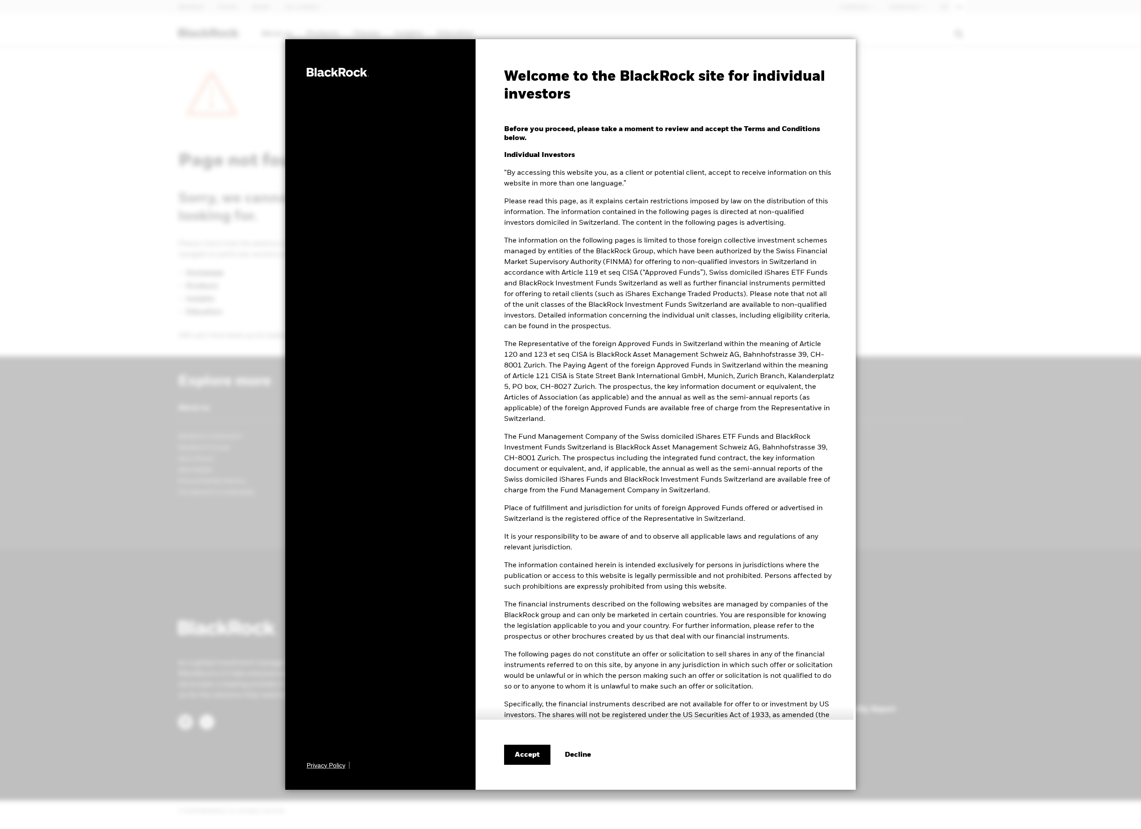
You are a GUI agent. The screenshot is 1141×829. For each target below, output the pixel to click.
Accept (527, 755)
